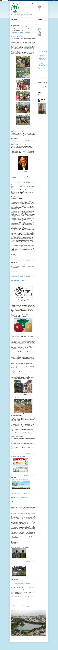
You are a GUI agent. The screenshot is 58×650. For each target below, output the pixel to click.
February (40, 70)
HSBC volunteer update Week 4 (18, 131)
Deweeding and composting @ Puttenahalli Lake (22, 264)
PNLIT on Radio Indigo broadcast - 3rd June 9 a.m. (22, 587)
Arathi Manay (40, 93)
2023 (39, 27)
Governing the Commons (23, 151)
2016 (39, 34)
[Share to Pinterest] (29, 32)
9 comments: (21, 493)
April (39, 68)
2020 (39, 30)
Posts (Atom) (16, 600)
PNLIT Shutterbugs (17, 365)
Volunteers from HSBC (16, 563)
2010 (39, 74)
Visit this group (29, 606)
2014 (39, 36)
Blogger (32, 639)
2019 (39, 31)
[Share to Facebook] (28, 32)
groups (30, 342)
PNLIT (29, 503)
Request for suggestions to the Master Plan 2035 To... (42, 53)
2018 (39, 32)
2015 (39, 35)
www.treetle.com (13, 491)
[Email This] (25, 32)
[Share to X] (27, 32)
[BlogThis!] (26, 32)
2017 (39, 33)
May (39, 67)
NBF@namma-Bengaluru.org (16, 215)
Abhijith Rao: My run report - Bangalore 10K (20, 497)
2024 (39, 26)
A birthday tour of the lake (16, 36)
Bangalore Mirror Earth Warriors (18, 456)
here (22, 30)
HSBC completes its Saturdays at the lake (20, 21)
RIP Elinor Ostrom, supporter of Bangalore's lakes (22, 144)
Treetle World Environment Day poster (19, 479)
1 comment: (21, 432)
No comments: (21, 32)
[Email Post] (24, 32)
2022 (39, 28)
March (40, 69)
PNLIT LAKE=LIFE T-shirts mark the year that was (22, 280)
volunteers (21, 338)
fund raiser (12, 511)
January (40, 71)
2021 (39, 29)
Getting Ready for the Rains (17, 436)
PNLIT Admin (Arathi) (41, 94)
